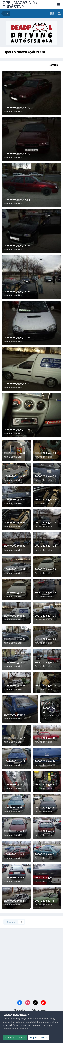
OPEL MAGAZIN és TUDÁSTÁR (20, 4)
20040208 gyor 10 (45, 807)
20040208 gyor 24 (45, 639)
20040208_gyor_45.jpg (17, 291)
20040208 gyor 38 (45, 476)
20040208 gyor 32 (45, 545)
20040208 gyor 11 (14, 807)
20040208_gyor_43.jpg (17, 383)
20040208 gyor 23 (14, 662)
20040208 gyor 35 (14, 522)
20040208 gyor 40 (45, 453)
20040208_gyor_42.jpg (17, 429)
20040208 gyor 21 (14, 685)
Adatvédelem (39, 1010)
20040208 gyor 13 (14, 784)
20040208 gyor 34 (45, 522)
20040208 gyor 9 (14, 831)
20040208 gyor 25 (14, 639)
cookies (15, 1018)
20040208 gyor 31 (14, 569)
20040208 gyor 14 (45, 761)
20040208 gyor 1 (44, 900)
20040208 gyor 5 (14, 877)
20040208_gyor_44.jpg (17, 337)
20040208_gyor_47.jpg (17, 199)
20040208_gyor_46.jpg (17, 245)
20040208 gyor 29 (14, 592)
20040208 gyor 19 (14, 714)
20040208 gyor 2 (14, 900)
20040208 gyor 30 (45, 569)
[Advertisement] (31, 964)
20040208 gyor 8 (14, 854)
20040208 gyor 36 (45, 499)
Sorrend (53, 65)
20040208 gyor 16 (45, 738)
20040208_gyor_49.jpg (17, 107)
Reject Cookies (38, 1037)
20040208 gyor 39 (14, 476)
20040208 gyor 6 (44, 854)
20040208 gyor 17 (14, 738)
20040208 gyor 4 (44, 877)
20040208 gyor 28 (45, 592)
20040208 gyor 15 (14, 761)
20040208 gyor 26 (45, 615)
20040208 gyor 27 (14, 615)
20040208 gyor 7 (44, 831)
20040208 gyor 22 (45, 662)
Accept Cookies (16, 1037)
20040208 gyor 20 (45, 685)
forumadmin (10, 111)
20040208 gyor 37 (14, 499)
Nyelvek (19, 1010)
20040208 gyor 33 (14, 545)
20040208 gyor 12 (45, 784)
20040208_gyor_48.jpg (17, 153)
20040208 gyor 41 (14, 453)
